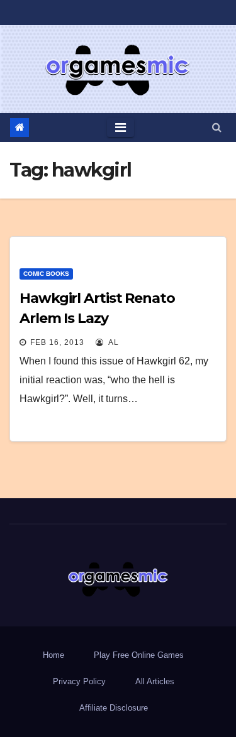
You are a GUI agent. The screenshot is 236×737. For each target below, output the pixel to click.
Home (53, 655)
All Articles (154, 681)
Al (112, 342)
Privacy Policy (79, 681)
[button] (217, 127)
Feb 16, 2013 (57, 342)
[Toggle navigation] (120, 127)
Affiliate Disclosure (113, 707)
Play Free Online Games (139, 655)
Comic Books (46, 273)
